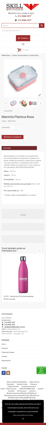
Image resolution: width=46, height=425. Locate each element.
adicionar (22, 277)
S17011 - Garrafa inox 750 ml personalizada (18, 296)
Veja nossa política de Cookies (23, 415)
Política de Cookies (8, 352)
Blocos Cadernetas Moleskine (17, 382)
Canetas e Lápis (22, 384)
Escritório (11, 391)
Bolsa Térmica (34, 382)
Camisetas (10, 384)
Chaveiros (33, 384)
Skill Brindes (6, 55)
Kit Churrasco (21, 391)
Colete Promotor (13, 386)
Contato (4, 356)
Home (4, 344)
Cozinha (40, 389)
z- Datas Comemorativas (19, 55)
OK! (23, 419)
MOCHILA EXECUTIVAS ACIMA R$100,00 (21, 398)
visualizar (22, 272)
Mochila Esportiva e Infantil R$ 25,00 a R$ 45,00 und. (21, 395)
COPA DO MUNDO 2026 (27, 389)
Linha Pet (32, 391)
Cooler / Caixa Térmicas (8, 389)
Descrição (7, 148)
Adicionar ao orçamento (12, 137)
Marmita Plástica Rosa (18, 117)
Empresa (5, 348)
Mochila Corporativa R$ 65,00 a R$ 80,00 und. (22, 393)
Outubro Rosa (33, 55)
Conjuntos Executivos (29, 386)
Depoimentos (6, 360)
